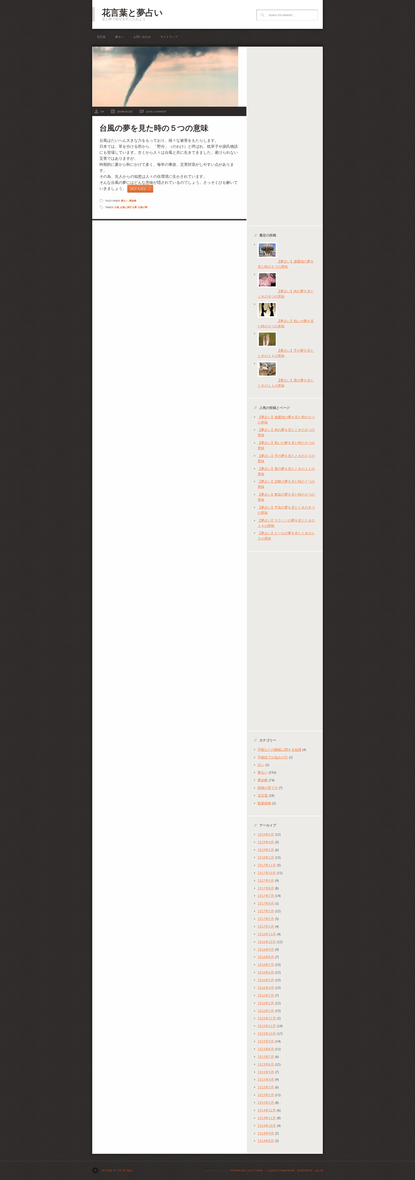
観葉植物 (264, 803)
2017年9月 (266, 880)
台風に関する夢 (128, 207)
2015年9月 (266, 1041)
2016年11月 (267, 934)
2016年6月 (266, 972)
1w (102, 111)
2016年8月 (266, 957)
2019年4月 (266, 842)
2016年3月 (266, 995)
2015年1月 (266, 1102)
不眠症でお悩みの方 (273, 757)
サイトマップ (169, 37)
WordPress (304, 1170)
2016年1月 (266, 1011)
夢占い (119, 37)
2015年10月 (267, 1034)
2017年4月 (266, 903)
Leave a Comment (156, 111)
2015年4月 (266, 1079)
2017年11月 (267, 865)
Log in (318, 1170)
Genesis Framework (281, 1170)
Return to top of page (117, 1170)
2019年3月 (266, 850)
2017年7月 (266, 896)
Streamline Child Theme (246, 1170)
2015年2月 (266, 1095)
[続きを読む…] (140, 189)
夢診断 (132, 200)
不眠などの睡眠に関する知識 (279, 750)
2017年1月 (266, 926)
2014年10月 (267, 1126)
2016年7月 (266, 965)
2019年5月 (266, 834)
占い (261, 765)
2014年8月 (266, 1141)
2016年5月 (266, 980)
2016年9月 (266, 949)
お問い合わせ (142, 37)
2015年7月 (266, 1057)
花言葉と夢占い (132, 12)
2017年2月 (266, 919)
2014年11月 (267, 1118)
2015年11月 (267, 1026)
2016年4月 (266, 988)
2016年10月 (267, 942)
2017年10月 (267, 873)
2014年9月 (266, 1133)
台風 (116, 207)
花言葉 (101, 37)
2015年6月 (266, 1064)
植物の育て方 (268, 788)
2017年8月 (266, 888)
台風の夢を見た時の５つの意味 (153, 128)
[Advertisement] (285, 136)
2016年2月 (266, 1003)
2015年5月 (266, 1072)
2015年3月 (266, 1087)
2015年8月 (266, 1049)
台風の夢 (142, 207)
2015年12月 (267, 1018)
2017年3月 (266, 911)
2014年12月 (267, 1110)
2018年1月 (266, 857)
